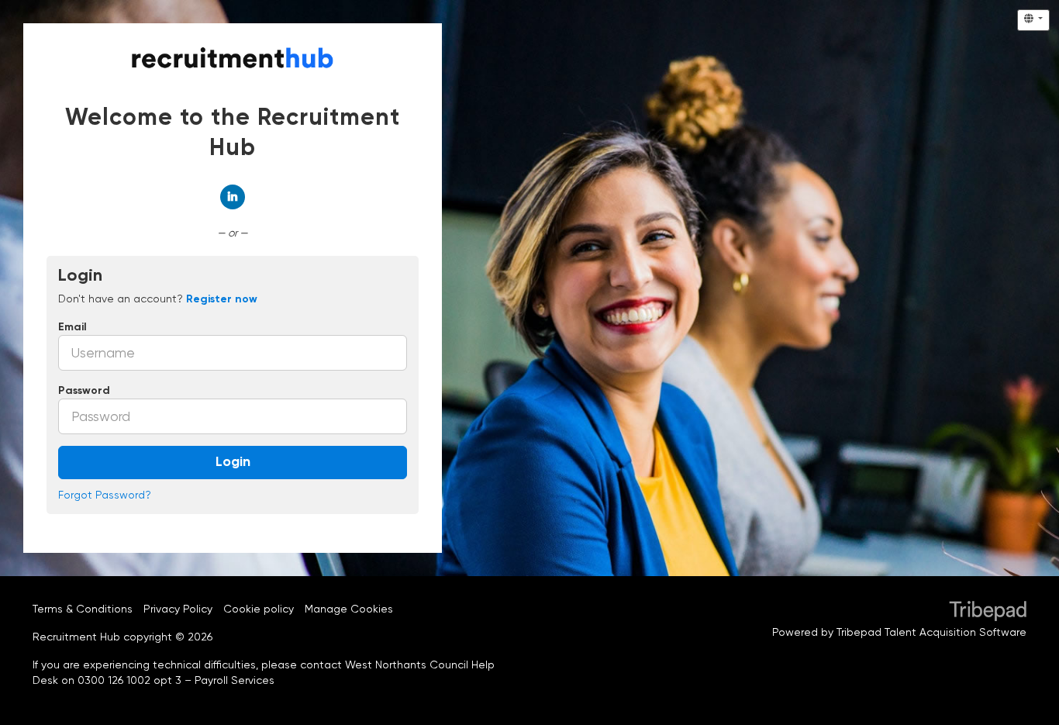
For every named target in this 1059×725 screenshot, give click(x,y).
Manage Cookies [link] (349, 608)
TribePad (987, 612)
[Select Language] (1033, 20)
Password (84, 390)
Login (233, 462)
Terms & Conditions (83, 608)
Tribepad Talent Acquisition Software (931, 632)
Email (72, 327)
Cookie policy (258, 608)
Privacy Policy (177, 608)
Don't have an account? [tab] (157, 298)
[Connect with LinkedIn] (232, 197)
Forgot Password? (104, 495)
